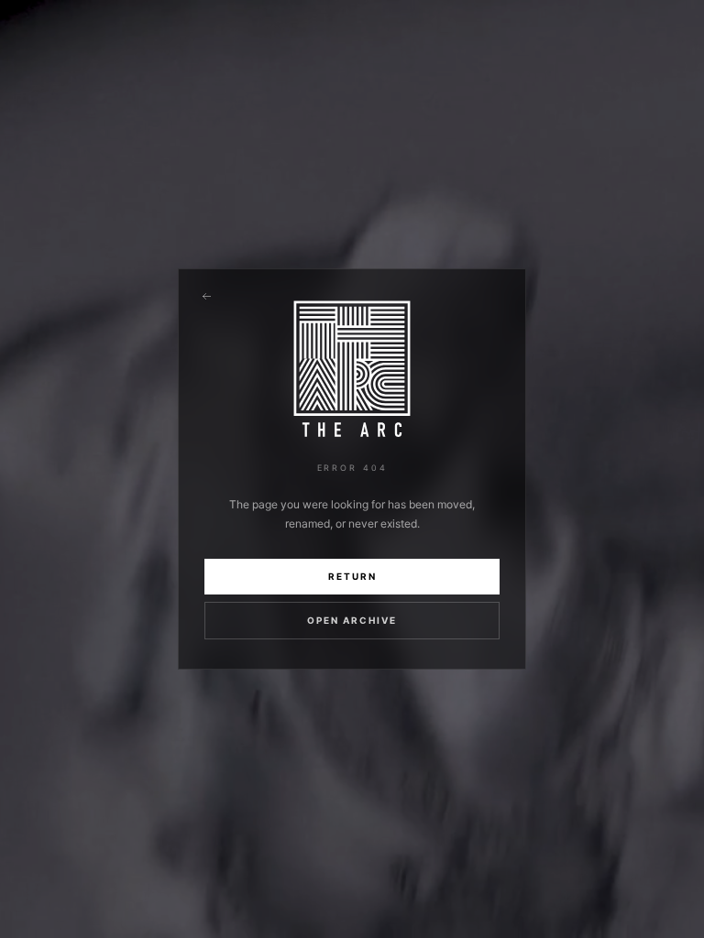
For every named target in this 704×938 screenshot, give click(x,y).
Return (352, 576)
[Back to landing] (206, 297)
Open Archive (352, 620)
